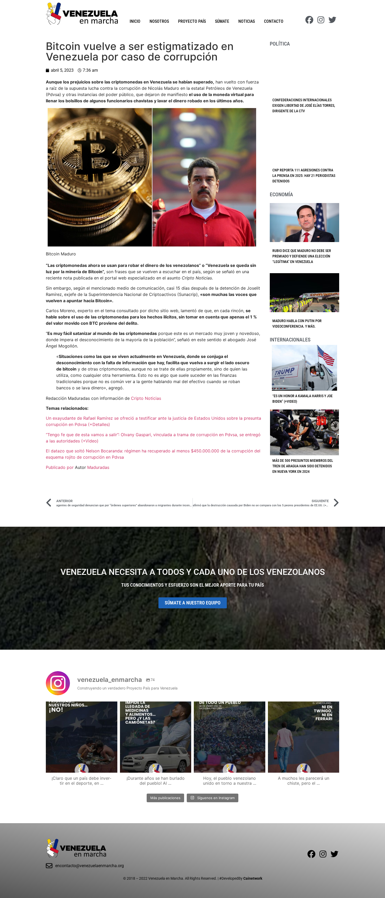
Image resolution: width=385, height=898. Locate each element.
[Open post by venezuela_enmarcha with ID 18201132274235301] (229, 737)
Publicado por (60, 467)
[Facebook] (309, 20)
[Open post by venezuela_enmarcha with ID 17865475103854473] (155, 737)
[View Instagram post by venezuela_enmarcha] (112, 766)
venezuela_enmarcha (81, 706)
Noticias (246, 21)
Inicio (135, 21)
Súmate (222, 21)
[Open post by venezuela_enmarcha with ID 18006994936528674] (303, 737)
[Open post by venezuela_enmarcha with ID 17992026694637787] (81, 737)
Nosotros (159, 21)
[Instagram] (321, 20)
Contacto (273, 21)
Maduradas (98, 467)
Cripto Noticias (146, 398)
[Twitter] (332, 20)
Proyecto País (192, 21)
